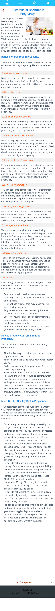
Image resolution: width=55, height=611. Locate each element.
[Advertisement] (27, 551)
